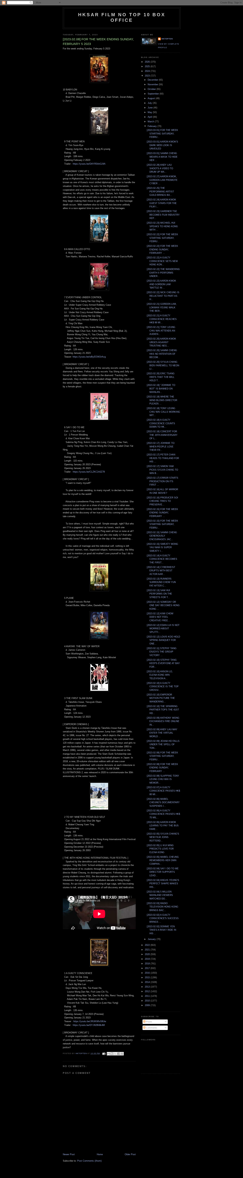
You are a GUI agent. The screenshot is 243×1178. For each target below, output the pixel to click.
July (150, 103)
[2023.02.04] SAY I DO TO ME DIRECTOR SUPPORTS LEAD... (163, 872)
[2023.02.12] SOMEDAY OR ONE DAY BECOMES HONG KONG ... (163, 605)
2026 (147, 61)
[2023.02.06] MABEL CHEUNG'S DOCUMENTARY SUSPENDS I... (163, 802)
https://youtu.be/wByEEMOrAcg (89, 356)
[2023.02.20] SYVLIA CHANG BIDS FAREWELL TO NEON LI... (163, 365)
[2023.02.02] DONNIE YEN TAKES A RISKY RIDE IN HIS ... (161, 930)
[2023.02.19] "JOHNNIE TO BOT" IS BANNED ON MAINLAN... (161, 388)
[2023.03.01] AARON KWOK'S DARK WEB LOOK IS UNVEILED (162, 145)
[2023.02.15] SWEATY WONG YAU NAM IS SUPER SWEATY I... (162, 547)
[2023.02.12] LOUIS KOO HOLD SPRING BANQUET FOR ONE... (163, 640)
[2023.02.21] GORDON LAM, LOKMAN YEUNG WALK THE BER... (162, 307)
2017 (147, 968)
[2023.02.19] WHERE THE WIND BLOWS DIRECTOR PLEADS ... (162, 400)
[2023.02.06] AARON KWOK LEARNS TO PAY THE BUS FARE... (163, 825)
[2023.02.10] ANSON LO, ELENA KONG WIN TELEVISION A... (160, 675)
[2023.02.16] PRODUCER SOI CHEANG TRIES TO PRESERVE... (162, 501)
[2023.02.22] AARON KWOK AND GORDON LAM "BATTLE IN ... (161, 284)
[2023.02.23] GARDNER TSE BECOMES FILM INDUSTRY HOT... (163, 215)
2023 (147, 75)
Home (100, 1154)
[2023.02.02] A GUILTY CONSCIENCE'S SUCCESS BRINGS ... (163, 918)
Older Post (130, 1154)
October (152, 89)
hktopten (167, 39)
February (152, 126)
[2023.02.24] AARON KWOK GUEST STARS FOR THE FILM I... (162, 203)
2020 (147, 954)
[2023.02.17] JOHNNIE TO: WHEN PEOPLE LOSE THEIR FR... (161, 446)
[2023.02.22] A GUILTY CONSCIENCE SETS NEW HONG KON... (162, 261)
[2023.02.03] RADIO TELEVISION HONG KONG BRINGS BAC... (162, 907)
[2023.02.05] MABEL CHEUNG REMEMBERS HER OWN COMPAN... (163, 860)
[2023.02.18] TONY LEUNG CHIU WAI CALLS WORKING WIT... (163, 412)
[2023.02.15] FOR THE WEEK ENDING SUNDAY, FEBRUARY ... (162, 512)
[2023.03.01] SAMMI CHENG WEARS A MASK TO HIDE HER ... (162, 157)
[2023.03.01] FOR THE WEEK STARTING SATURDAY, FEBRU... (162, 133)
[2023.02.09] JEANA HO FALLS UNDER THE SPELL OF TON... (163, 744)
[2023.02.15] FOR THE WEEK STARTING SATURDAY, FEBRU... (162, 524)
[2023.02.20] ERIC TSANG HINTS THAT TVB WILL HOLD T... (161, 377)
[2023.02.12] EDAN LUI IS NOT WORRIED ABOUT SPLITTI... (163, 628)
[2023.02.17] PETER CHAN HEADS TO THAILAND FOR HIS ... (163, 458)
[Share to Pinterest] (122, 1053)
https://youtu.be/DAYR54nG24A (89, 163)
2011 (147, 996)
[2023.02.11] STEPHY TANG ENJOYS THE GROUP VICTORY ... (161, 652)
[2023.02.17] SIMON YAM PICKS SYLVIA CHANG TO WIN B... (162, 470)
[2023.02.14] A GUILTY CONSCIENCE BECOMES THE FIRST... (162, 559)
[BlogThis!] (112, 1053)
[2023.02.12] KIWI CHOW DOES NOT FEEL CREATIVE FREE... (160, 617)
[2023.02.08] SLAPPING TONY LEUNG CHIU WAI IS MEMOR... (163, 779)
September (154, 93)
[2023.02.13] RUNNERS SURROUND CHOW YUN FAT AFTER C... (161, 582)
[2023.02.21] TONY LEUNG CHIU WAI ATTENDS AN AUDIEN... (161, 330)
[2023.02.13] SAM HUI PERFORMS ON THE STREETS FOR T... (159, 594)
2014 (147, 982)
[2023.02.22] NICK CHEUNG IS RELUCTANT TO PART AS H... (163, 296)
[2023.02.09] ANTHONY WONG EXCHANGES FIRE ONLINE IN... (163, 721)
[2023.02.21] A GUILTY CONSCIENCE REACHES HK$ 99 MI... (162, 319)
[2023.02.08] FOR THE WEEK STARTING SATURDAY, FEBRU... (162, 756)
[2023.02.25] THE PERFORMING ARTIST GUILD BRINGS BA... (160, 191)
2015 (147, 977)
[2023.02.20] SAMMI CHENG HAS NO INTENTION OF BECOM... (162, 354)
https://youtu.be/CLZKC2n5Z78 (89, 471)
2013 (147, 986)
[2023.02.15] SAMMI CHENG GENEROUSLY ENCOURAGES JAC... (162, 536)
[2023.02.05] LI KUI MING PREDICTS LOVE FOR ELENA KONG (160, 849)
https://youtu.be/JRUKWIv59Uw (89, 1021)
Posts (148, 1021)
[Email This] (108, 1053)
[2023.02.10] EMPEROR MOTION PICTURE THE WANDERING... (161, 698)
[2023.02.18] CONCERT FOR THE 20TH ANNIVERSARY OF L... (162, 435)
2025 (147, 66)
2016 (147, 973)
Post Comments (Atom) (89, 1160)
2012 (147, 991)
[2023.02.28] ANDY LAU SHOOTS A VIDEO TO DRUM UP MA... (160, 168)
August (152, 98)
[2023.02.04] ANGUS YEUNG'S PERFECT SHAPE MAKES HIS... (163, 883)
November (153, 84)
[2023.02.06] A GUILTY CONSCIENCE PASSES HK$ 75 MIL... (163, 814)
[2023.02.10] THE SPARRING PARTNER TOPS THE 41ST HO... (163, 710)
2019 (147, 959)
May (150, 112)
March (151, 121)
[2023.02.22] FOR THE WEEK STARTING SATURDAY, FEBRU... (162, 238)
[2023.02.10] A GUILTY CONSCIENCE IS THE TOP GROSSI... (163, 686)
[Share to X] (115, 1053)
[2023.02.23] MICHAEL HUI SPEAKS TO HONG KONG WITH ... (162, 226)
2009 (147, 1005)
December (153, 79)
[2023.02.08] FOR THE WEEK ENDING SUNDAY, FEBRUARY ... (162, 767)
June (150, 107)
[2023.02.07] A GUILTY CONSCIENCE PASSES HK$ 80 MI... (163, 791)
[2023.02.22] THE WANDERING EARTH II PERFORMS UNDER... (163, 272)
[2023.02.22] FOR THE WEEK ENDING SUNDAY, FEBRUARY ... (162, 249)
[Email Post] (104, 1054)
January (152, 939)
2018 (147, 963)
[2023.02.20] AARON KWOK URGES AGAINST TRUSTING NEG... (161, 342)
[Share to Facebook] (118, 1053)
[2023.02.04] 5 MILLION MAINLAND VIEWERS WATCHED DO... (160, 895)
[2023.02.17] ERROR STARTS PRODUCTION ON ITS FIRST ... (162, 481)
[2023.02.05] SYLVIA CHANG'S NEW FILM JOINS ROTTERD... (163, 837)
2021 (147, 949)
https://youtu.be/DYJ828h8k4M (89, 1025)
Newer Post (69, 1154)
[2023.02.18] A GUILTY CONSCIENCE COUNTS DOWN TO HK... (161, 423)
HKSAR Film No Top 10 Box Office (121, 17)
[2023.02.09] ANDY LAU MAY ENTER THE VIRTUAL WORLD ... (162, 733)
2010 (147, 1000)
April (150, 117)
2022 (147, 945)
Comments (151, 1027)
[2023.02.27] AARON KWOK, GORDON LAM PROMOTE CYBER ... (162, 180)
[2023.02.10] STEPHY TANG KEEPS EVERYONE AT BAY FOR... (163, 663)
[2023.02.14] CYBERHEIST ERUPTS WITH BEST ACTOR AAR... (161, 570)
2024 (147, 71)
